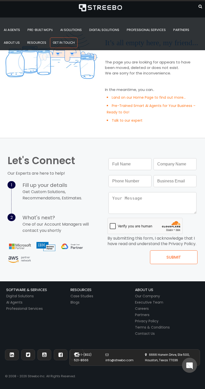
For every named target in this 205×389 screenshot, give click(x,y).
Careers (142, 308)
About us (144, 289)
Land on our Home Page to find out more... (149, 97)
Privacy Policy (146, 321)
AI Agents (12, 29)
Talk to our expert (127, 120)
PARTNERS (181, 29)
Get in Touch (64, 42)
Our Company (147, 296)
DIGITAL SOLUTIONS (104, 29)
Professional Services (24, 308)
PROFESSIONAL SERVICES (146, 29)
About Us (12, 42)
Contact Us (145, 333)
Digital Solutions (20, 296)
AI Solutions (71, 29)
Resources (36, 42)
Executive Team (149, 302)
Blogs (75, 302)
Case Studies (81, 296)
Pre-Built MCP (40, 29)
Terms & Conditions (152, 327)
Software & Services (26, 289)
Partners (142, 314)
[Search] (200, 6)
